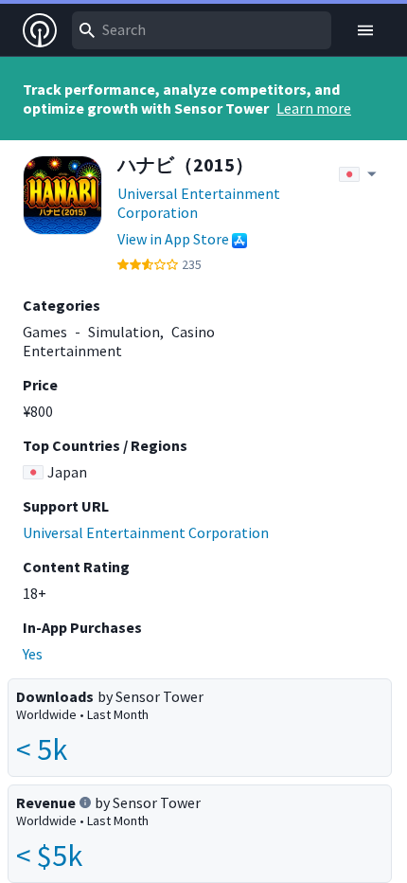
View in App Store (173, 238)
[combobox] (201, 30)
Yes (33, 653)
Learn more (313, 108)
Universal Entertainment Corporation (198, 203)
